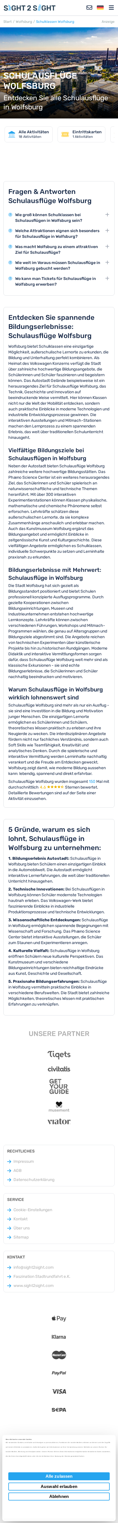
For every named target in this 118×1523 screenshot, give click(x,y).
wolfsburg (24, 22)
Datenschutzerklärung (33, 1179)
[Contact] (89, 8)
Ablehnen (59, 1496)
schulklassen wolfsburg (55, 22)
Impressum (23, 1161)
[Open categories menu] (111, 8)
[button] (100, 7)
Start (7, 22)
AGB (17, 1170)
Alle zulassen (59, 1476)
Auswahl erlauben (59, 1486)
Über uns (21, 1228)
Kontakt (20, 1219)
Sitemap (21, 1237)
